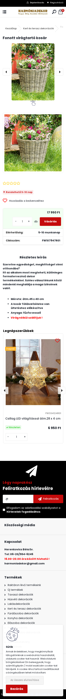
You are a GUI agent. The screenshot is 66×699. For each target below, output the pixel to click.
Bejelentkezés (37, 2)
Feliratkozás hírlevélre (28, 488)
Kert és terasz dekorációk (38, 28)
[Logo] (33, 12)
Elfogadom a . (33, 510)
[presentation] (6, 72)
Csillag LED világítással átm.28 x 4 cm (32, 418)
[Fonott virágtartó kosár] (33, 71)
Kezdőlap (11, 28)
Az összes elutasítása (24, 680)
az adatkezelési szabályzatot (39, 508)
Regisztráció (56, 2)
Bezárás (16, 689)
